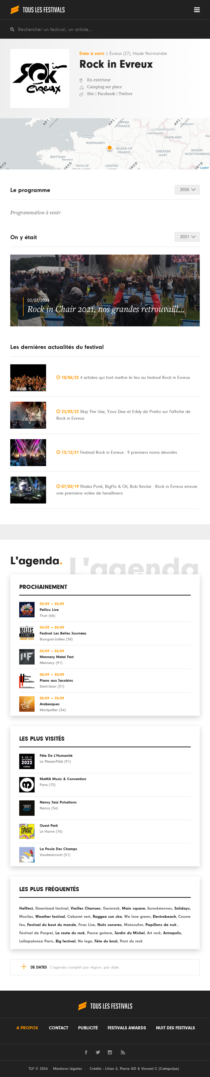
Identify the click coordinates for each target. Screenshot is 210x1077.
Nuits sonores (109, 925)
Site (90, 94)
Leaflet (204, 167)
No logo (85, 941)
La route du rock (70, 933)
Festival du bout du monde (51, 925)
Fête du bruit (106, 941)
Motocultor (133, 925)
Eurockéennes (160, 908)
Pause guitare (99, 933)
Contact (58, 1028)
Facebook (106, 94)
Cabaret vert (78, 916)
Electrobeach (164, 916)
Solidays (182, 908)
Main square (133, 908)
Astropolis (172, 933)
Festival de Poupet (36, 933)
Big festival (66, 941)
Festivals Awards (127, 1028)
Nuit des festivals (175, 1028)
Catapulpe (169, 1069)
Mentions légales (67, 1069)
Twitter (126, 94)
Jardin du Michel (129, 933)
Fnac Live (86, 925)
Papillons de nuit (161, 925)
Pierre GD (128, 1069)
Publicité (88, 1028)
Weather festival (50, 916)
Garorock (111, 908)
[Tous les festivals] (37, 9)
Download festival (51, 908)
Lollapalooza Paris (36, 941)
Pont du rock (131, 941)
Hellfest (26, 908)
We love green (137, 916)
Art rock (154, 933)
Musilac (26, 916)
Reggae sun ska (107, 916)
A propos (27, 1028)
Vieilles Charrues (86, 908)
